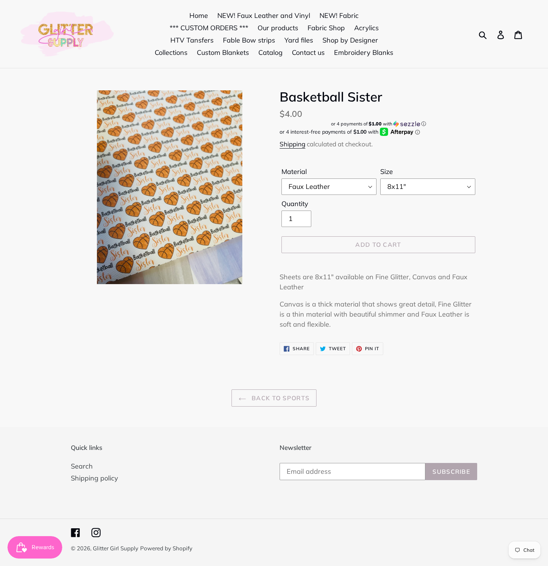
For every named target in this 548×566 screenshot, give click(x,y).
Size (386, 171)
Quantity (294, 203)
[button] (378, 123)
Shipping (292, 144)
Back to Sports (279, 398)
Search (82, 466)
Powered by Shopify (166, 548)
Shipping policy (94, 478)
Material (294, 171)
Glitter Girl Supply (115, 548)
